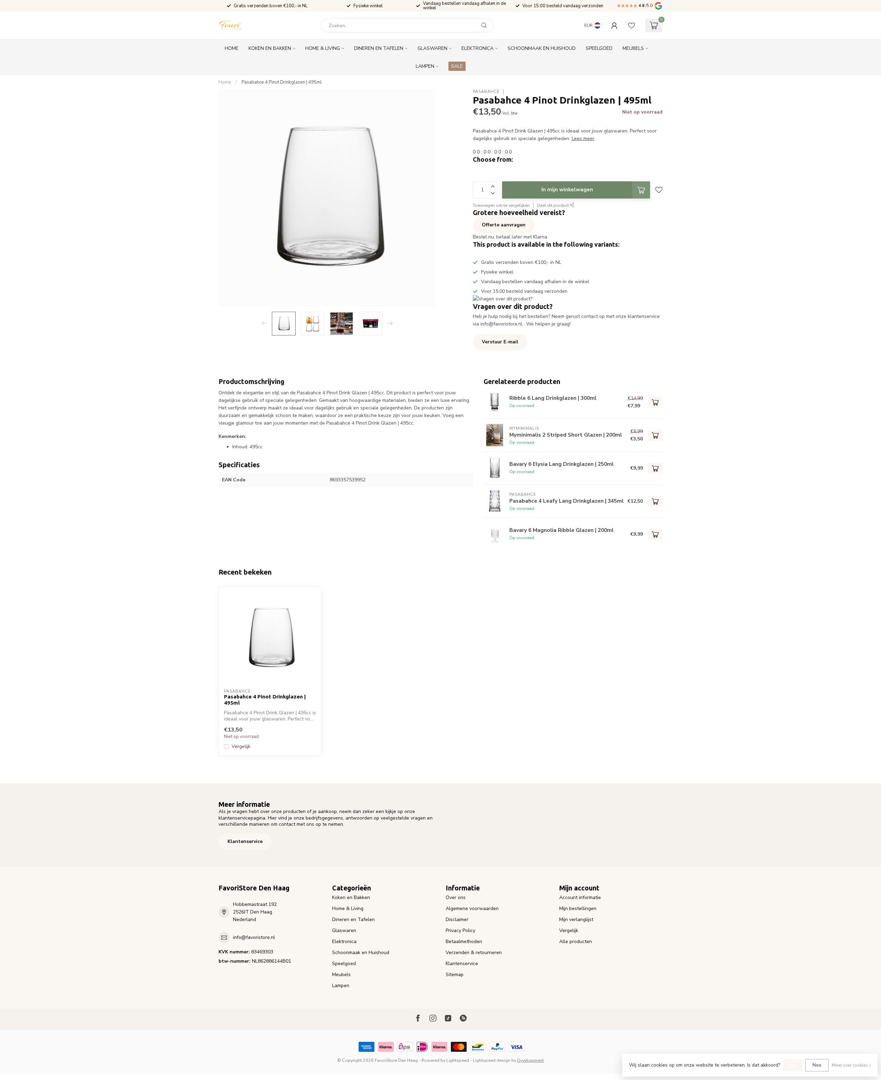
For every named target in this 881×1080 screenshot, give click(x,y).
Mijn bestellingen (577, 908)
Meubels (633, 48)
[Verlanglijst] (631, 25)
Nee (817, 1065)
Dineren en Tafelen (378, 48)
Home (231, 48)
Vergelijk (241, 746)
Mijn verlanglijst (576, 919)
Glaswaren (432, 48)
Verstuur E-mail (500, 342)
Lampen (425, 66)
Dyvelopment (530, 1060)
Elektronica (477, 48)
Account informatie (580, 897)
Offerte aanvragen (504, 225)
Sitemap (455, 974)
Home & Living (322, 48)
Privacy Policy (460, 930)
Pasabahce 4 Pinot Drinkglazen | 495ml (282, 82)
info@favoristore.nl (254, 937)
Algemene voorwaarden (472, 908)
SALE (457, 66)
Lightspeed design (491, 1060)
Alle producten (575, 941)
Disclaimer (457, 919)
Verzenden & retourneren (474, 952)
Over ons (456, 897)
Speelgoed (599, 48)
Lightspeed (457, 1060)
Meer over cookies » (851, 1065)
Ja (792, 1065)
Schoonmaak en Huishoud (542, 48)
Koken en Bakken (269, 48)
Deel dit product (553, 205)
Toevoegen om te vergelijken (501, 205)
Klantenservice (245, 841)
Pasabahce (486, 92)
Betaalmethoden (464, 941)
